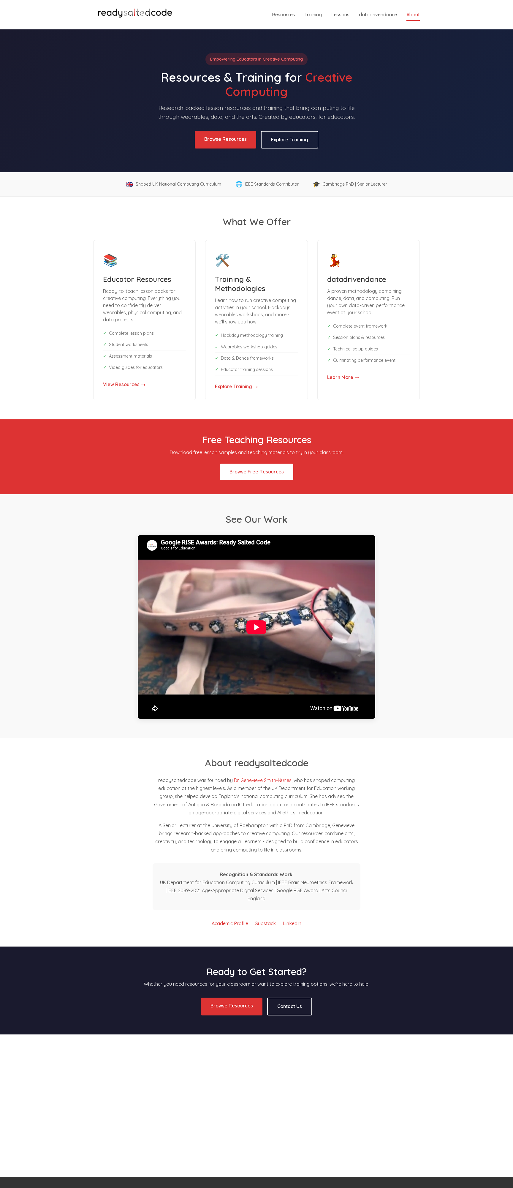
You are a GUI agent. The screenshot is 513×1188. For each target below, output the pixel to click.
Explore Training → (236, 386)
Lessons (340, 15)
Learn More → (343, 377)
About (413, 15)
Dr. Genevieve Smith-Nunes (263, 780)
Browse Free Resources (256, 472)
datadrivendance (378, 15)
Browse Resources (225, 139)
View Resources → (124, 384)
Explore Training (289, 140)
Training (313, 15)
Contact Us (289, 1006)
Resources (283, 15)
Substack (265, 923)
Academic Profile (230, 923)
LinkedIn (292, 923)
